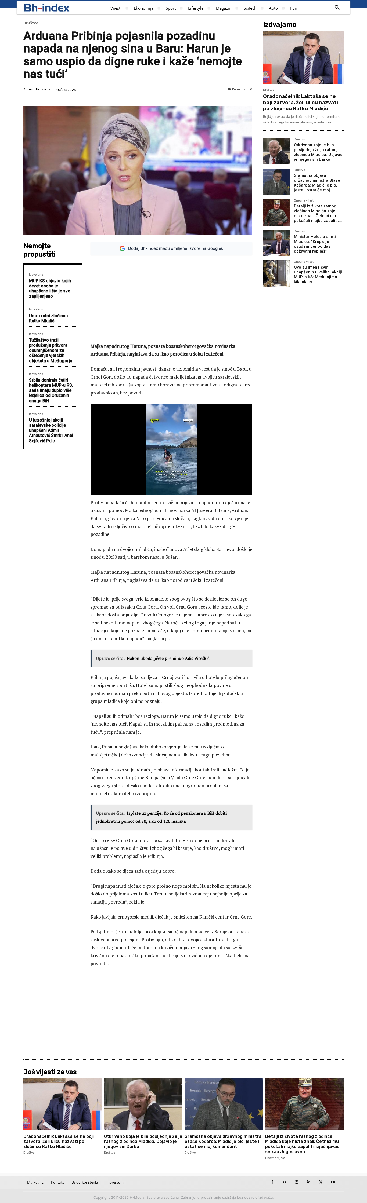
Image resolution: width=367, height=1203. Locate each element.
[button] (337, 7)
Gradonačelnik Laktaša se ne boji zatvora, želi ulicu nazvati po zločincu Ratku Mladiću (300, 102)
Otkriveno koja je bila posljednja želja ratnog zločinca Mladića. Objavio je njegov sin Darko (318, 152)
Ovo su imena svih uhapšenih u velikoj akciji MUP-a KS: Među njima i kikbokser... (318, 274)
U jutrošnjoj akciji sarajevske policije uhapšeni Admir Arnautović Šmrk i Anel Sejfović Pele (51, 430)
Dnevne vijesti (304, 200)
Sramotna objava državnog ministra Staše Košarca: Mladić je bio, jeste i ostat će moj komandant (223, 1141)
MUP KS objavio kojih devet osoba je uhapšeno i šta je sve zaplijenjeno (50, 288)
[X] (320, 1182)
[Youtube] (332, 1182)
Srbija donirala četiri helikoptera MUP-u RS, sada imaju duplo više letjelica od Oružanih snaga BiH (51, 390)
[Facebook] (272, 1182)
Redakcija (43, 89)
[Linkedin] (308, 1182)
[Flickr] (284, 1182)
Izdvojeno (36, 274)
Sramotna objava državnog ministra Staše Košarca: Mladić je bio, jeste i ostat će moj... (317, 182)
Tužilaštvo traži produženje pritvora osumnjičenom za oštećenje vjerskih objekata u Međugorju (50, 350)
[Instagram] (296, 1182)
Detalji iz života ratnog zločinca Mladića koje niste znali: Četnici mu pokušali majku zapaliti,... (318, 213)
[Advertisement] (171, 299)
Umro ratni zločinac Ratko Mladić (48, 318)
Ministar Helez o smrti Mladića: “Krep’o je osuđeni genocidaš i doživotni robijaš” (315, 244)
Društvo (30, 23)
